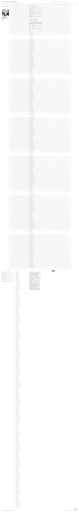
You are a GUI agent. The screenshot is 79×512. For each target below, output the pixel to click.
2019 (39, 272)
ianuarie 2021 (31, 128)
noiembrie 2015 (31, 208)
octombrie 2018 (31, 164)
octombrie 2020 (18, 372)
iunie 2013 (30, 245)
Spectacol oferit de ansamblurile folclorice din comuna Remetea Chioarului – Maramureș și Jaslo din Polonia (35, 23)
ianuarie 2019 (31, 160)
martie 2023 (31, 91)
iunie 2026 (30, 36)
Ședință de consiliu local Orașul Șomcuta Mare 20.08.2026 (36, 8)
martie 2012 (31, 261)
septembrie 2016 (31, 195)
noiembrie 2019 (18, 385)
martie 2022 (17, 348)
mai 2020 (30, 137)
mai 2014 (30, 231)
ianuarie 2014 (31, 237)
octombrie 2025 (31, 47)
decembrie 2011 (31, 264)
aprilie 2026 (17, 278)
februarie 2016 (31, 204)
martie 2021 (17, 365)
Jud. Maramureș (31, 278)
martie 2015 (31, 218)
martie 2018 (17, 412)
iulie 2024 (17, 308)
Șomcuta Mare (36, 289)
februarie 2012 (31, 262)
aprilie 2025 (30, 56)
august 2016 (31, 197)
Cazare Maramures (32, 22)
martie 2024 (31, 74)
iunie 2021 (30, 121)
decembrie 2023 (18, 318)
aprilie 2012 (17, 499)
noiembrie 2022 (31, 97)
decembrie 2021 (31, 113)
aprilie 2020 (30, 138)
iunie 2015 (30, 214)
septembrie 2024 (18, 305)
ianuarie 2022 (31, 111)
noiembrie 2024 (31, 63)
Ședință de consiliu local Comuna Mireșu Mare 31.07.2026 (35, 10)
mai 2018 (30, 170)
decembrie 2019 (31, 144)
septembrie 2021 (31, 117)
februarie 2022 (31, 110)
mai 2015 (30, 215)
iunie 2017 (17, 425)
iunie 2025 (30, 53)
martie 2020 (31, 140)
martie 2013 (31, 248)
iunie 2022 (30, 104)
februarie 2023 (31, 93)
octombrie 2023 (31, 81)
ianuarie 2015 (31, 221)
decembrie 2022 (18, 335)
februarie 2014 (31, 235)
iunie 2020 (17, 375)
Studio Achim (11, 2)
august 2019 (31, 150)
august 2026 (31, 33)
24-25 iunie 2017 (31, 272)
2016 (35, 272)
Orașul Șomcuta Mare (34, 281)
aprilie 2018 (30, 171)
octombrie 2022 (18, 338)
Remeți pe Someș (35, 282)
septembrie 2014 (31, 227)
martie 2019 (31, 157)
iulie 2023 (17, 325)
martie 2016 (17, 442)
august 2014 (31, 228)
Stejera (38, 282)
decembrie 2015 (31, 207)
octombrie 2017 (31, 180)
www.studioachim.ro (34, 284)
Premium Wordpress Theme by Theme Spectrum (70, 510)
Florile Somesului (31, 277)
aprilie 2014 (17, 472)
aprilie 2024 (30, 73)
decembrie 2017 (31, 177)
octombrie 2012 (31, 254)
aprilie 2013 (30, 247)
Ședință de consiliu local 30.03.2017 (5, 18)
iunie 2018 (30, 168)
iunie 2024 (30, 70)
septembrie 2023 (31, 83)
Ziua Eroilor (35, 286)
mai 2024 (30, 71)
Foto (34, 277)
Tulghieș (36, 283)
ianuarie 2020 (18, 382)
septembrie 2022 (31, 100)
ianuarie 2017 (31, 191)
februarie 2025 (18, 298)
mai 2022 (17, 345)
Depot (30, 26)
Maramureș (36, 279)
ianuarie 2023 (31, 94)
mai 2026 (30, 37)
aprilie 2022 (30, 107)
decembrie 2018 (31, 161)
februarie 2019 (31, 158)
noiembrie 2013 (18, 479)
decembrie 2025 (31, 44)
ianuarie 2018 (18, 415)
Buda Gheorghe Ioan (34, 273)
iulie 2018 (30, 167)
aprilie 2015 (30, 217)
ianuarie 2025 (31, 60)
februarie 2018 (31, 174)
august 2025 (31, 50)
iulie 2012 (30, 255)
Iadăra (36, 277)
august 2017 (17, 422)
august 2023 (31, 84)
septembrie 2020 (31, 134)
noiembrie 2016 (31, 194)
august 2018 (17, 405)
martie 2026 (31, 40)
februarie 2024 (18, 315)
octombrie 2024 (31, 64)
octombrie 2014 (31, 225)
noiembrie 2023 (31, 80)
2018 (38, 272)
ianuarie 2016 (31, 205)
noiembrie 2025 (31, 46)
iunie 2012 (30, 257)
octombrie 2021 (18, 355)
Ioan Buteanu (39, 277)
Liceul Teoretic (36, 278)
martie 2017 (31, 190)
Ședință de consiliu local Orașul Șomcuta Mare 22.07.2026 (36, 14)
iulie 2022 (30, 103)
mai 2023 (17, 328)
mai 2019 (30, 154)
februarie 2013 (18, 489)
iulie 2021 (30, 120)
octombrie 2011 (18, 506)
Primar (30, 282)
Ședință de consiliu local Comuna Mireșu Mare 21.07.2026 (35, 16)
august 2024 (31, 67)
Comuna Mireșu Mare (34, 275)
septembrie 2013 (31, 241)
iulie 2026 (30, 34)
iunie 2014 (17, 469)
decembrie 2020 (31, 130)
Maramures (32, 279)
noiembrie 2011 (31, 265)
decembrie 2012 (31, 251)
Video (38, 283)
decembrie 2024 (31, 61)
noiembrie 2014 (31, 224)
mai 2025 (30, 54)
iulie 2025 (17, 291)
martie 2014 (31, 234)
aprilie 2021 (30, 124)
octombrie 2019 (31, 147)
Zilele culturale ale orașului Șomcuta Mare (34, 286)
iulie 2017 (30, 184)
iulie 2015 (17, 452)
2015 (34, 272)
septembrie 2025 (18, 288)
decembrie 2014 (18, 462)
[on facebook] (75, 509)
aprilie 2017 (30, 188)
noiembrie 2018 (18, 402)
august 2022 (31, 101)
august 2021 (17, 358)
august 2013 (17, 482)
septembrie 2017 (31, 181)
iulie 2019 (30, 151)
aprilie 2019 (17, 395)
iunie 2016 (17, 439)
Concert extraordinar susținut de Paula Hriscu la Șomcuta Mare (35, 12)
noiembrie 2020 (31, 131)
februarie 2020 (31, 141)
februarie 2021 (31, 127)
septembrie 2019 (31, 148)
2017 (36, 272)
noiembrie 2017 (31, 178)
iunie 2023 (30, 87)
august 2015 (31, 211)
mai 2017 (30, 187)
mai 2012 (30, 258)
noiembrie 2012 (18, 492)
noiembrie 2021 (31, 114)
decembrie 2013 (31, 238)
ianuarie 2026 (31, 43)
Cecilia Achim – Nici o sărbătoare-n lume (35, 27)
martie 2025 (31, 57)
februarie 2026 (18, 281)
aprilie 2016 (30, 201)
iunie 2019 (17, 392)
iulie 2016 (30, 198)
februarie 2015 (18, 459)
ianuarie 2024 (31, 77)
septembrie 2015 (18, 449)
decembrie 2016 (18, 432)
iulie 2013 (30, 244)
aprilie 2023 (30, 90)
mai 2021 (30, 123)
